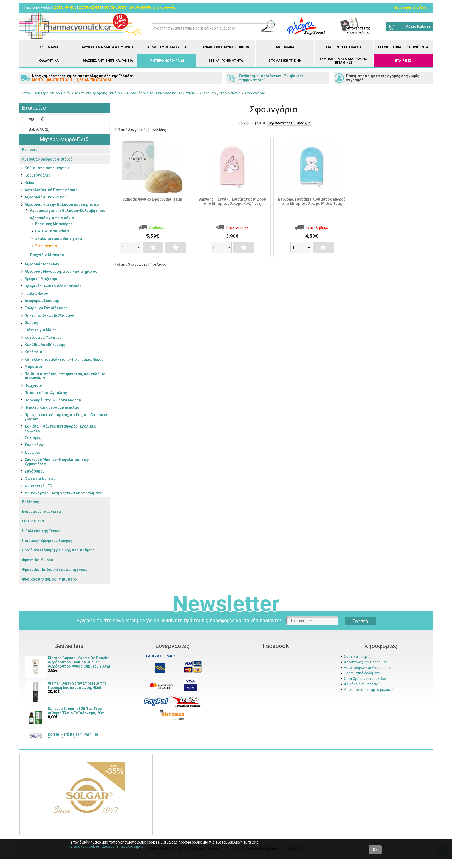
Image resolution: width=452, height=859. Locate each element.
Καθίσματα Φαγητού (43, 337)
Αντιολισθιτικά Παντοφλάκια (51, 190)
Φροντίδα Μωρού (37, 560)
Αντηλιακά (285, 47)
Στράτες (32, 452)
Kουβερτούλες (38, 175)
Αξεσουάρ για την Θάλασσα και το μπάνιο (62, 204)
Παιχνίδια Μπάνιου (47, 255)
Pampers (29, 149)
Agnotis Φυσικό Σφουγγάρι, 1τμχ (152, 199)
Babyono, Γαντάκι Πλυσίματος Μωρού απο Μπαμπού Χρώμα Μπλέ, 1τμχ (312, 201)
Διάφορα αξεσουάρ (42, 301)
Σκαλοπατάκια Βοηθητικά (58, 238)
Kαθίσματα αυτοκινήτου (47, 168)
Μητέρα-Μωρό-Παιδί (167, 60)
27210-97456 (65, 7)
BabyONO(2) (38, 129)
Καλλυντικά (49, 60)
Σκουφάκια (34, 445)
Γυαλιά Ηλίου (36, 293)
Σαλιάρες (33, 438)
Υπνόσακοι (34, 471)
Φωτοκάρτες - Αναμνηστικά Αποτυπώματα (64, 493)
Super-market (48, 47)
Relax (29, 182)
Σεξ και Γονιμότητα (225, 60)
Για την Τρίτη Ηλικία (343, 47)
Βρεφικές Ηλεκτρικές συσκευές (53, 286)
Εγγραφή (403, 7)
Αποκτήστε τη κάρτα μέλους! (368, 689)
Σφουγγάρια (46, 246)
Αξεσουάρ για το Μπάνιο (52, 218)
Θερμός (31, 323)
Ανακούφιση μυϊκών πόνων (225, 47)
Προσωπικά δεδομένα (362, 673)
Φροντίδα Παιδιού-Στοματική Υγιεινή (55, 569)
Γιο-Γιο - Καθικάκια (52, 231)
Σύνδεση (420, 7)
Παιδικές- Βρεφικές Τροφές (47, 540)
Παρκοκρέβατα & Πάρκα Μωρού (53, 400)
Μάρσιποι (33, 367)
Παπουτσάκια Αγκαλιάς (46, 393)
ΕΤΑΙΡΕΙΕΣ (403, 60)
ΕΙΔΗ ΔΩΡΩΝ (33, 521)
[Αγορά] (153, 247)
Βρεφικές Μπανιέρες (53, 224)
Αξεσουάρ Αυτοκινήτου (45, 197)
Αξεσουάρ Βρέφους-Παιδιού (47, 159)
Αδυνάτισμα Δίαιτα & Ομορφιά (108, 47)
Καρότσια (33, 352)
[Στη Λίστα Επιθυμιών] (175, 247)
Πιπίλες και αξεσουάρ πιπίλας (52, 407)
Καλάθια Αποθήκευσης (45, 345)
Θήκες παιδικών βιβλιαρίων (49, 315)
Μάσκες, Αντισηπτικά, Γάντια (108, 60)
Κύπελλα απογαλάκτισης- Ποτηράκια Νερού (64, 359)
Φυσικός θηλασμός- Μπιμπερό (49, 579)
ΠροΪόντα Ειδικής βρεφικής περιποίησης (58, 550)
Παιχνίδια (33, 385)
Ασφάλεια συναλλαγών (363, 684)
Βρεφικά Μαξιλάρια (42, 279)
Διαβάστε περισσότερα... (123, 846)
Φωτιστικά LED (38, 486)
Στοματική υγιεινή (285, 60)
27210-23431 (90, 7)
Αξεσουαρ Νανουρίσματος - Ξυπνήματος (61, 271)
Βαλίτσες (30, 502)
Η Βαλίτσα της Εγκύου (41, 531)
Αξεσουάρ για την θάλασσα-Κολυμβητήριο (67, 210)
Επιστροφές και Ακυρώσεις (367, 667)
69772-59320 (115, 7)
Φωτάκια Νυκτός (40, 478)
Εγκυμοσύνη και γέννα (41, 511)
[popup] (156, 701)
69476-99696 (139, 7)
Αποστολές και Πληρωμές (366, 662)
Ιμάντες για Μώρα (41, 330)
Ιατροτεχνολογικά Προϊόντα (403, 47)
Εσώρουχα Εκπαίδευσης (46, 308)
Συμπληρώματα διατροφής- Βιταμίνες (344, 60)
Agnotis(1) (37, 119)
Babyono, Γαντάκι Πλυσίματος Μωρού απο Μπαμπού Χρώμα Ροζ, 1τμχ (232, 201)
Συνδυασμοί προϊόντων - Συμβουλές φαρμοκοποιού (271, 78)
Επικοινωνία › (165, 7)
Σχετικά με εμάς (357, 657)
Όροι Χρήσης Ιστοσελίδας (365, 678)
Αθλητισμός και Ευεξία (167, 47)
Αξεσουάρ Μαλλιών (42, 264)
